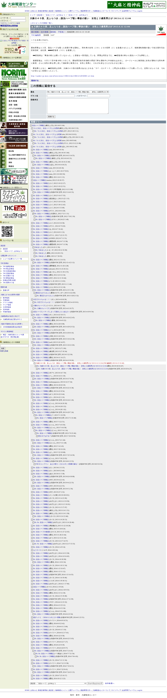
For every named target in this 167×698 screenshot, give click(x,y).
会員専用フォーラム (129, 11)
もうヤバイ (37, 550)
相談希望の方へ (86, 11)
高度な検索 (4, 351)
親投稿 (53, 32)
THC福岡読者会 (8, 266)
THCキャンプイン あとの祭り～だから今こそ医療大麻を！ (57, 464)
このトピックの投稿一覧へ (41, 23)
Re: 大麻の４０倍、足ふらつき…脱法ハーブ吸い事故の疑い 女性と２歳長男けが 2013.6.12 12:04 (72, 366)
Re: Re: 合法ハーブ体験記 (43, 522)
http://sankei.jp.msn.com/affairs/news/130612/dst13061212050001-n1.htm (62, 76)
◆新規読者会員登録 (9, 26)
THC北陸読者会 (8, 273)
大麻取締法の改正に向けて (10, 316)
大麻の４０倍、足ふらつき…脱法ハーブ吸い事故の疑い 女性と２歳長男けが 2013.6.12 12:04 (69, 363)
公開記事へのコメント (9, 256)
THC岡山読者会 (8, 269)
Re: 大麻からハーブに (42, 308)
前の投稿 (35, 32)
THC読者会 (5, 263)
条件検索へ (110, 683)
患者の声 (6, 290)
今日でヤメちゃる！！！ (42, 299)
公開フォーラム (73, 11)
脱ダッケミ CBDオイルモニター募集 (47, 617)
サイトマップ (116, 11)
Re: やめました (40, 250)
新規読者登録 (43, 11)
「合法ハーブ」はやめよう (12, 251)
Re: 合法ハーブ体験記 (41, 150)
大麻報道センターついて (101, 11)
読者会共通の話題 (9, 280)
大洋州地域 (7, 307)
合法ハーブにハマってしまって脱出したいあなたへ (51, 312)
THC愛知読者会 (8, 278)
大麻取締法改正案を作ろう (12, 319)
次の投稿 (45, 32)
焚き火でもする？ (44, 436)
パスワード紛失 (14, 23)
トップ (32, 15)
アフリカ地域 (7, 302)
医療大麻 (4, 287)
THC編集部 (36, 35)
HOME (27, 11)
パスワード (81, 96)
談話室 (51, 11)
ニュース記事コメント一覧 (12, 259)
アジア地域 (7, 305)
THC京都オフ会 (8, 276)
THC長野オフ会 (8, 282)
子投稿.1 (61, 32)
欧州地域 (6, 298)
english (139, 11)
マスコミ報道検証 (7, 331)
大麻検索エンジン (61, 11)
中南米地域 (7, 312)
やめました (38, 247)
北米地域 (6, 309)
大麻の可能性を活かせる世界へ (12, 324)
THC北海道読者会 (9, 271)
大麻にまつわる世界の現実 (10, 295)
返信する (35, 80)
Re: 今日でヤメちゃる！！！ (44, 302)
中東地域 (6, 300)
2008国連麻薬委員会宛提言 (12, 327)
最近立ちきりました (42, 293)
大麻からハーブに (39, 305)
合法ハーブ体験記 (38, 125)
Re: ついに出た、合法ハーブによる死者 (48, 131)
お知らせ (34, 11)
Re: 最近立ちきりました (45, 296)
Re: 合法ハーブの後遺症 (41, 532)
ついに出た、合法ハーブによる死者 (46, 128)
